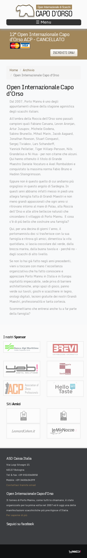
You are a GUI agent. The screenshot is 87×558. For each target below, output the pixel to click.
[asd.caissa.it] (64, 415)
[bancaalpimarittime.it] (21, 346)
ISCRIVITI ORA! (64, 52)
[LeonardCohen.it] (23, 430)
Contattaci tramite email (21, 485)
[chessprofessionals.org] (21, 387)
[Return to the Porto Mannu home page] (43, 11)
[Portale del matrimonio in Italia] (64, 430)
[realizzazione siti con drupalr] (21, 368)
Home (14, 70)
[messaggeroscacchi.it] (65, 368)
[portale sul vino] (65, 388)
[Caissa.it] (23, 415)
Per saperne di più (16, 515)
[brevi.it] (65, 348)
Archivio (28, 70)
